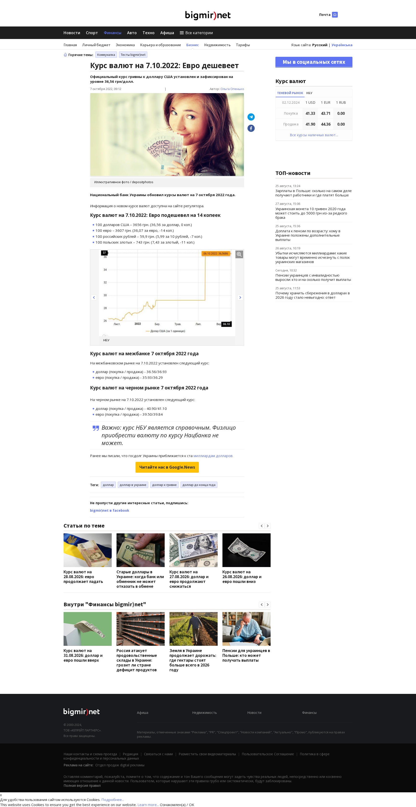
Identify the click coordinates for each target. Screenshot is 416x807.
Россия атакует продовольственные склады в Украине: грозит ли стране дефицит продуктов (137, 660)
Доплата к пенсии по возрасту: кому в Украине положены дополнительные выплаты (307, 235)
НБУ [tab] (309, 93)
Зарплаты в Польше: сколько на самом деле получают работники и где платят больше (313, 192)
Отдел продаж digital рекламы (119, 765)
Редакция (130, 754)
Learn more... (148, 804)
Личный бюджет (96, 44)
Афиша (167, 32)
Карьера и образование (160, 44)
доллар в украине (133, 485)
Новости (72, 32)
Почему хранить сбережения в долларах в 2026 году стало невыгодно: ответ (312, 295)
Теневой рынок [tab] (290, 93)
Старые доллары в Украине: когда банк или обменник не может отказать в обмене (140, 579)
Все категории (199, 32)
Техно (149, 32)
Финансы (112, 32)
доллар (108, 485)
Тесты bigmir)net (133, 54)
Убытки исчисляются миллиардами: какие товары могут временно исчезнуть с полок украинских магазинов (312, 257)
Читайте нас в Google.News (167, 467)
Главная (70, 44)
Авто (132, 32)
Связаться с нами (158, 754)
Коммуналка (106, 54)
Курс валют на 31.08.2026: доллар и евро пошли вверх (83, 655)
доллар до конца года (198, 485)
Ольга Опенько (232, 89)
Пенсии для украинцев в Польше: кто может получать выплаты (246, 655)
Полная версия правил (82, 785)
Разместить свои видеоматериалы (207, 754)
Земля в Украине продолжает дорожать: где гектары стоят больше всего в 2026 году (192, 660)
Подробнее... (112, 799)
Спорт (92, 32)
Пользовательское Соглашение (268, 754)
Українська (342, 44)
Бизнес (192, 44)
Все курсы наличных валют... (314, 135)
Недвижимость (217, 44)
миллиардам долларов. (213, 455)
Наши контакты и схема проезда (90, 754)
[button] (94, 297)
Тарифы (243, 44)
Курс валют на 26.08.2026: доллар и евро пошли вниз (241, 576)
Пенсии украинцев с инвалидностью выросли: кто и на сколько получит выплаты (313, 277)
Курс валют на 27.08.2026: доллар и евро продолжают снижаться (188, 579)
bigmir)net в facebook (109, 510)
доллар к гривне (164, 485)
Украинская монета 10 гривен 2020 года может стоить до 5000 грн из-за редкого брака (311, 213)
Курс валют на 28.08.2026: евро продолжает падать (83, 576)
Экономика (125, 44)
